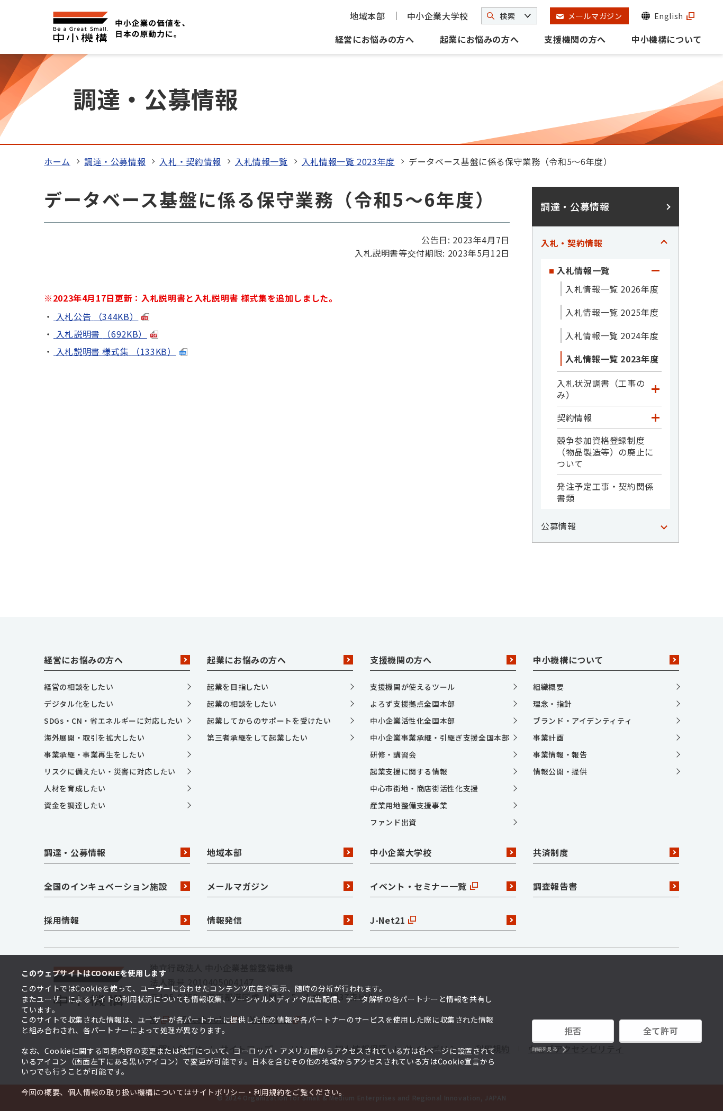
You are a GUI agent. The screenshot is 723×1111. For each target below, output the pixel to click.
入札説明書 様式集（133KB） (116, 351)
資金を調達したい (75, 805)
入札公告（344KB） (97, 316)
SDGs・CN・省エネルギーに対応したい (113, 720)
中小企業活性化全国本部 (412, 720)
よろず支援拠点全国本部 (412, 703)
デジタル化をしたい (79, 703)
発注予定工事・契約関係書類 (605, 492)
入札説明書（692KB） (101, 333)
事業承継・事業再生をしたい (94, 754)
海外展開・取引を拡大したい (94, 737)
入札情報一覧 (261, 161)
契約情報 (574, 417)
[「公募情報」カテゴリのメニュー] (663, 526)
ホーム (57, 161)
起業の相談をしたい (242, 703)
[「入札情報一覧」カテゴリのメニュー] (655, 270)
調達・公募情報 (115, 161)
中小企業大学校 (437, 16)
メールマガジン (237, 886)
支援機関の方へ (574, 39)
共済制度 (550, 852)
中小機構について (666, 39)
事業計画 (548, 737)
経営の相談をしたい (79, 686)
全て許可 (661, 1030)
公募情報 (558, 526)
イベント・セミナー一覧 (418, 886)
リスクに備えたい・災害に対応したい (110, 771)
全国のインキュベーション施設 (105, 886)
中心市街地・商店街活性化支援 (424, 788)
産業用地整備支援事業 (408, 805)
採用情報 (61, 920)
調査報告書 (555, 886)
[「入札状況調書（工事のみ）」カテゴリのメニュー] (655, 389)
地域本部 (367, 16)
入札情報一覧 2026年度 (611, 289)
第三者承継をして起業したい (257, 737)
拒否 (573, 1030)
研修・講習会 (393, 754)
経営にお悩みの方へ (374, 39)
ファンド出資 (393, 822)
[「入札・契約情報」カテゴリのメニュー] (663, 242)
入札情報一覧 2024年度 (611, 335)
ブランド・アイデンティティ (582, 720)
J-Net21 (387, 920)
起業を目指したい (238, 686)
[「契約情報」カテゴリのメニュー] (655, 417)
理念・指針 (552, 703)
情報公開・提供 (560, 771)
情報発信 (224, 920)
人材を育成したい (75, 788)
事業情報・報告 (560, 754)
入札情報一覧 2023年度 (348, 161)
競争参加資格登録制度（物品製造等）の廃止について (605, 452)
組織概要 (548, 686)
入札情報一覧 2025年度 (611, 312)
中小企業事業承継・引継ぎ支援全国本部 (440, 737)
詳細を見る (544, 1049)
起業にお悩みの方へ (479, 39)
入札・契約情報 (190, 161)
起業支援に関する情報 (408, 771)
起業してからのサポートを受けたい (269, 720)
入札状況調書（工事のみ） (601, 389)
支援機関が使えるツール (412, 686)
